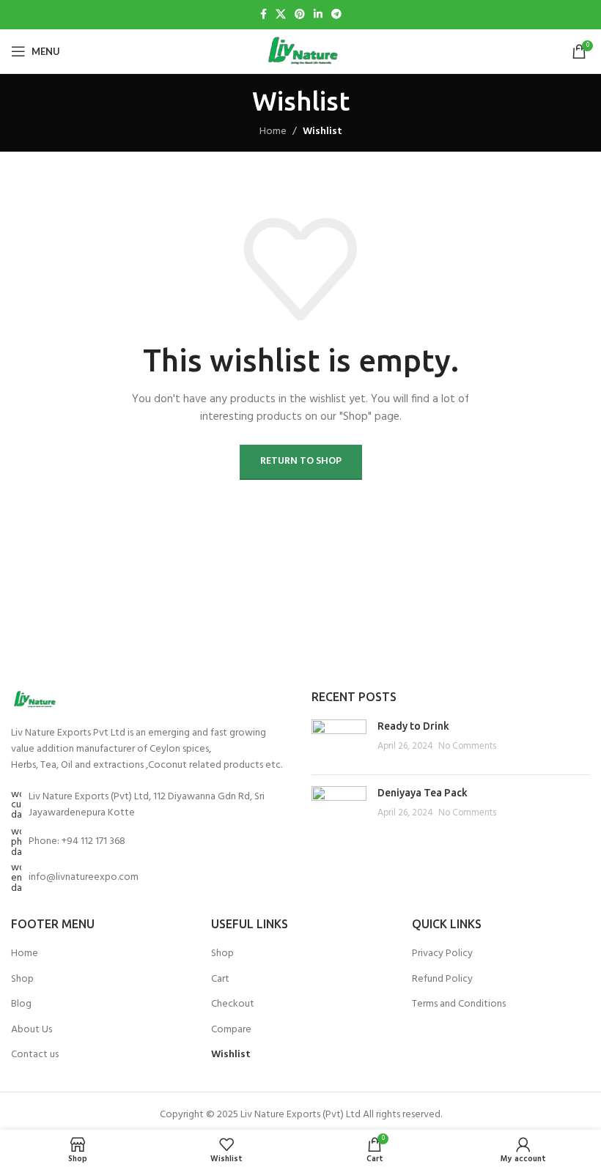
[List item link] (150, 842)
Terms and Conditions (459, 1004)
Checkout (232, 1004)
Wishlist (231, 1055)
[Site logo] (300, 51)
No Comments (467, 746)
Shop (22, 979)
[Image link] (33, 699)
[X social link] (280, 15)
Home (273, 131)
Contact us (35, 1055)
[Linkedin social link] (318, 15)
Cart (220, 979)
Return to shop (301, 461)
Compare (231, 1030)
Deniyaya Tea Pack (422, 793)
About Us (31, 1030)
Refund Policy (442, 979)
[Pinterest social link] (299, 15)
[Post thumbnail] (338, 741)
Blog (21, 1004)
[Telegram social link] (336, 15)
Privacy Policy (442, 954)
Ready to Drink (413, 726)
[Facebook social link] (263, 15)
